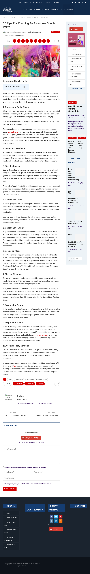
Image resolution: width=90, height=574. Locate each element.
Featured (27, 10)
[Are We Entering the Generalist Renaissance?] (80, 193)
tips (14, 366)
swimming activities (41, 335)
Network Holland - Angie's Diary (27, 564)
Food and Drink (29, 379)
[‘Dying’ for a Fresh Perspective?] (80, 216)
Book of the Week (36, 2)
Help (48, 2)
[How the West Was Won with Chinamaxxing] (80, 172)
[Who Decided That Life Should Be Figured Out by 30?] (80, 237)
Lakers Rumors (13, 132)
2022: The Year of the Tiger (16, 415)
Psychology (56, 10)
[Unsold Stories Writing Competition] (76, 99)
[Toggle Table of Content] (23, 87)
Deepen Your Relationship (47, 415)
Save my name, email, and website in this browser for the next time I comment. (28, 484)
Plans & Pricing (22, 2)
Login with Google (32, 437)
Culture (10, 379)
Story (37, 10)
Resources (57, 2)
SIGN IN (11, 506)
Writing (72, 102)
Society (45, 10)
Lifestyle (68, 10)
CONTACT (79, 506)
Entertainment (19, 379)
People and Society (41, 379)
